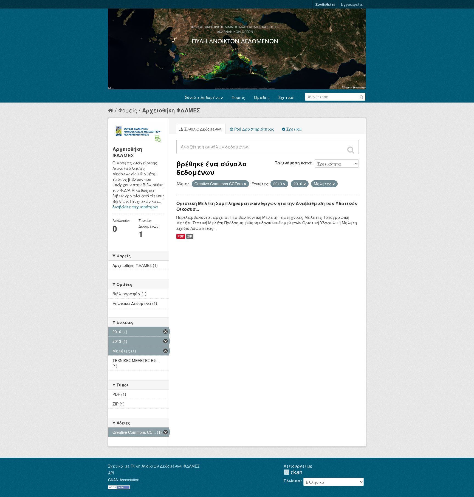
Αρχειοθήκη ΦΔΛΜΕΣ (171, 110)
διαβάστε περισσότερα (135, 206)
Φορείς (238, 97)
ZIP (189, 236)
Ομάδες (262, 97)
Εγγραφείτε (352, 4)
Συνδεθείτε (325, 4)
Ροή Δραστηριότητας (253, 129)
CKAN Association (123, 479)
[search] (351, 150)
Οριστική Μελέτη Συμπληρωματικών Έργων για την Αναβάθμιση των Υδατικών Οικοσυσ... (266, 206)
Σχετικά (286, 97)
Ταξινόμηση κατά (293, 162)
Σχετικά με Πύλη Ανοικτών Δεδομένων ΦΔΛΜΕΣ (153, 466)
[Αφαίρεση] (245, 184)
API (111, 473)
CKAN (293, 472)
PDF (180, 236)
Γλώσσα (292, 480)
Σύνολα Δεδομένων (204, 97)
